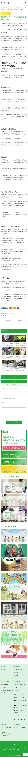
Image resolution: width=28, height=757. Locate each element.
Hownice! (16, 715)
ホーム (3, 669)
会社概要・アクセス (19, 676)
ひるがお (16, 690)
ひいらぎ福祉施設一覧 (19, 684)
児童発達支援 (4, 684)
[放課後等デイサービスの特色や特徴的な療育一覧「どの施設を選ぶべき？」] (20, 321)
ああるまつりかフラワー (20, 697)
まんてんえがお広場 (6, 727)
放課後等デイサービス (6, 687)
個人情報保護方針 (12, 749)
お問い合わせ (4, 735)
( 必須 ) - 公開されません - (8, 398)
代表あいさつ (17, 672)
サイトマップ (21, 749)
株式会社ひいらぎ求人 (19, 727)
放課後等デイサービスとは (6, 13)
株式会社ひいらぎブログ (8, 7)
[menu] (25, 3)
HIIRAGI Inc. (10, 755)
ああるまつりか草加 (19, 694)
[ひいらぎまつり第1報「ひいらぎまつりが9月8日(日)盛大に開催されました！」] (7, 321)
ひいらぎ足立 (17, 687)
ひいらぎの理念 (18, 669)
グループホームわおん (19, 719)
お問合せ (5, 749)
